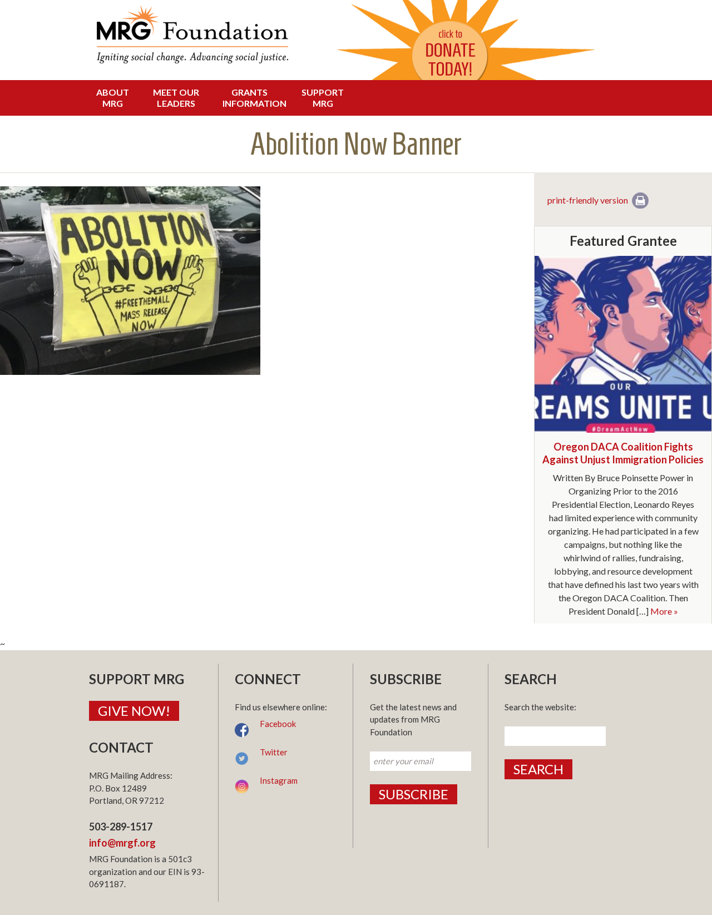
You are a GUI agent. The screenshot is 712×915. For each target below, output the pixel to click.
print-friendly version (587, 200)
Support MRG (322, 97)
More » (664, 611)
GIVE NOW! (134, 711)
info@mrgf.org (122, 843)
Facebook (278, 724)
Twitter (274, 752)
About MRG (112, 97)
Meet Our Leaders (176, 97)
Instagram (279, 780)
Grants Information (252, 97)
